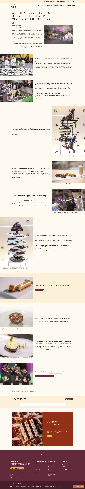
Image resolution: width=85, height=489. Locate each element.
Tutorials (63, 471)
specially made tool (54, 318)
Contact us (37, 471)
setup (40, 205)
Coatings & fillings (51, 467)
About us (36, 467)
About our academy (66, 463)
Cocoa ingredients (51, 464)
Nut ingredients (51, 466)
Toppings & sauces (51, 472)
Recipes (48, 5)
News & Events (14, 10)
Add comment (69, 399)
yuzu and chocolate (39, 344)
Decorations (50, 471)
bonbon (47, 349)
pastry (50, 343)
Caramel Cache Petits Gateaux (48, 285)
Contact (73, 5)
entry (48, 174)
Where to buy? (37, 474)
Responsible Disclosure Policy (50, 486)
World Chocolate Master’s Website (56, 373)
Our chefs (64, 467)
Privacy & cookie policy (40, 486)
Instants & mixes (51, 474)
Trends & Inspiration (54, 5)
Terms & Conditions (31, 486)
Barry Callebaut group (39, 469)
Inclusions (50, 469)
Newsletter (37, 472)
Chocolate (50, 463)
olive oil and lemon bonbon (50, 346)
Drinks (49, 475)
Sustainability (37, 466)
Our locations (64, 469)
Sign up (49, 436)
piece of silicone (26, 202)
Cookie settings (60, 486)
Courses (63, 466)
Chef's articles (65, 464)
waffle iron (27, 200)
